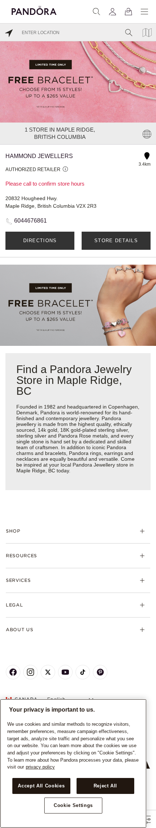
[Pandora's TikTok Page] (82, 672)
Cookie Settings (73, 805)
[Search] (96, 12)
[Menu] (144, 12)
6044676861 (30, 221)
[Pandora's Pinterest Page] (100, 672)
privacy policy (40, 767)
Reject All (106, 785)
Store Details (116, 240)
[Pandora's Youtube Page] (65, 672)
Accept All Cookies (41, 785)
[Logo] (34, 9)
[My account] (112, 12)
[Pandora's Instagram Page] (30, 672)
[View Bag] (128, 12)
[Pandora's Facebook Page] (13, 672)
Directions (40, 240)
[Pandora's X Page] (48, 672)
